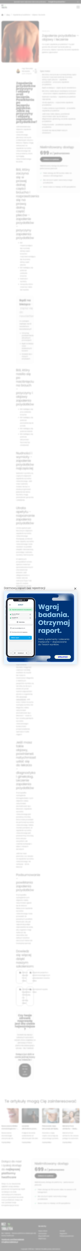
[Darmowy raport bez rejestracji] (40, 664)
